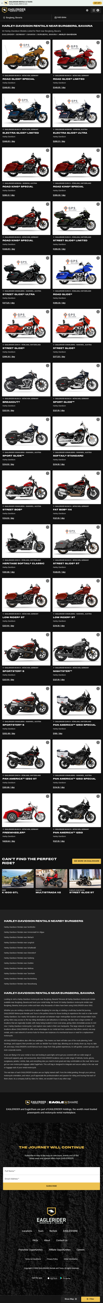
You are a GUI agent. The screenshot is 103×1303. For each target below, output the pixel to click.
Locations (27, 1231)
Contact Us (61, 1241)
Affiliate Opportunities (60, 1250)
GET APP (97, 3)
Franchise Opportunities (31, 1250)
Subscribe (51, 1186)
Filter (92, 1299)
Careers (81, 1250)
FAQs (35, 1241)
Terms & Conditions (33, 1259)
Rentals (53, 1231)
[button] (26, 65)
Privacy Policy (52, 1259)
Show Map (69, 1299)
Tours (40, 1231)
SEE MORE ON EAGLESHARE (86, 861)
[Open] (51, 17)
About (47, 1241)
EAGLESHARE (70, 1231)
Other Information (71, 1259)
